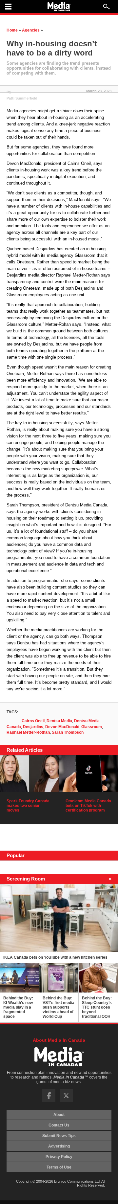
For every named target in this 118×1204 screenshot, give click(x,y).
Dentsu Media (59, 721)
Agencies (31, 30)
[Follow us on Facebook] (48, 1101)
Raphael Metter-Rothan (28, 732)
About (59, 1114)
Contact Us (59, 1125)
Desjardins (33, 727)
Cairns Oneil (33, 721)
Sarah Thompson (68, 732)
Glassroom (91, 727)
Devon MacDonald (62, 727)
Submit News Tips (59, 1135)
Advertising (59, 1146)
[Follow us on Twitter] (66, 1101)
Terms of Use (59, 1167)
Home (12, 30)
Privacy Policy (59, 1156)
